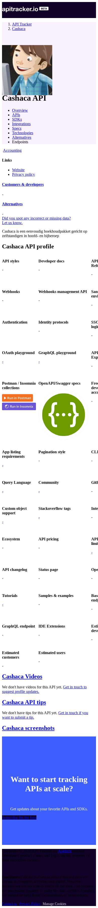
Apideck (64, 851)
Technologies (22, 133)
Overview (20, 110)
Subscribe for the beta (19, 817)
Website (18, 170)
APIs (16, 115)
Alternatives (21, 137)
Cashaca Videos (22, 676)
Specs (16, 128)
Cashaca (18, 29)
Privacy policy (23, 174)
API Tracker (22, 24)
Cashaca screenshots (28, 728)
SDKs (17, 119)
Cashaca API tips (24, 702)
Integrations (21, 124)
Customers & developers (23, 184)
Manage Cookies (54, 904)
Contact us (9, 904)
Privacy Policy (29, 904)
